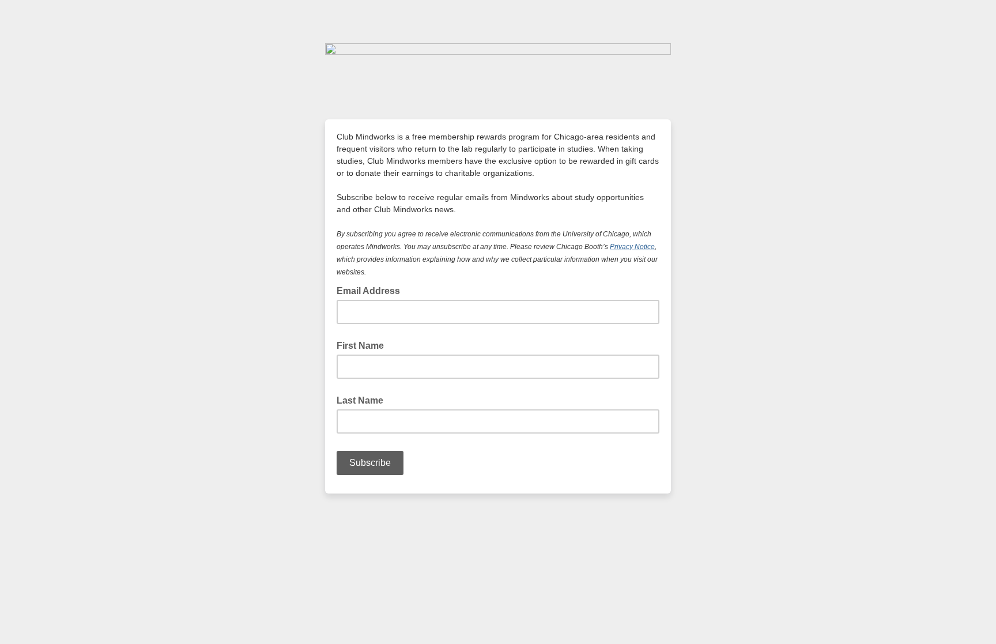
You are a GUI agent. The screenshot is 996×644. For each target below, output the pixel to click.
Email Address (372, 290)
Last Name (360, 400)
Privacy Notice (632, 247)
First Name (360, 346)
